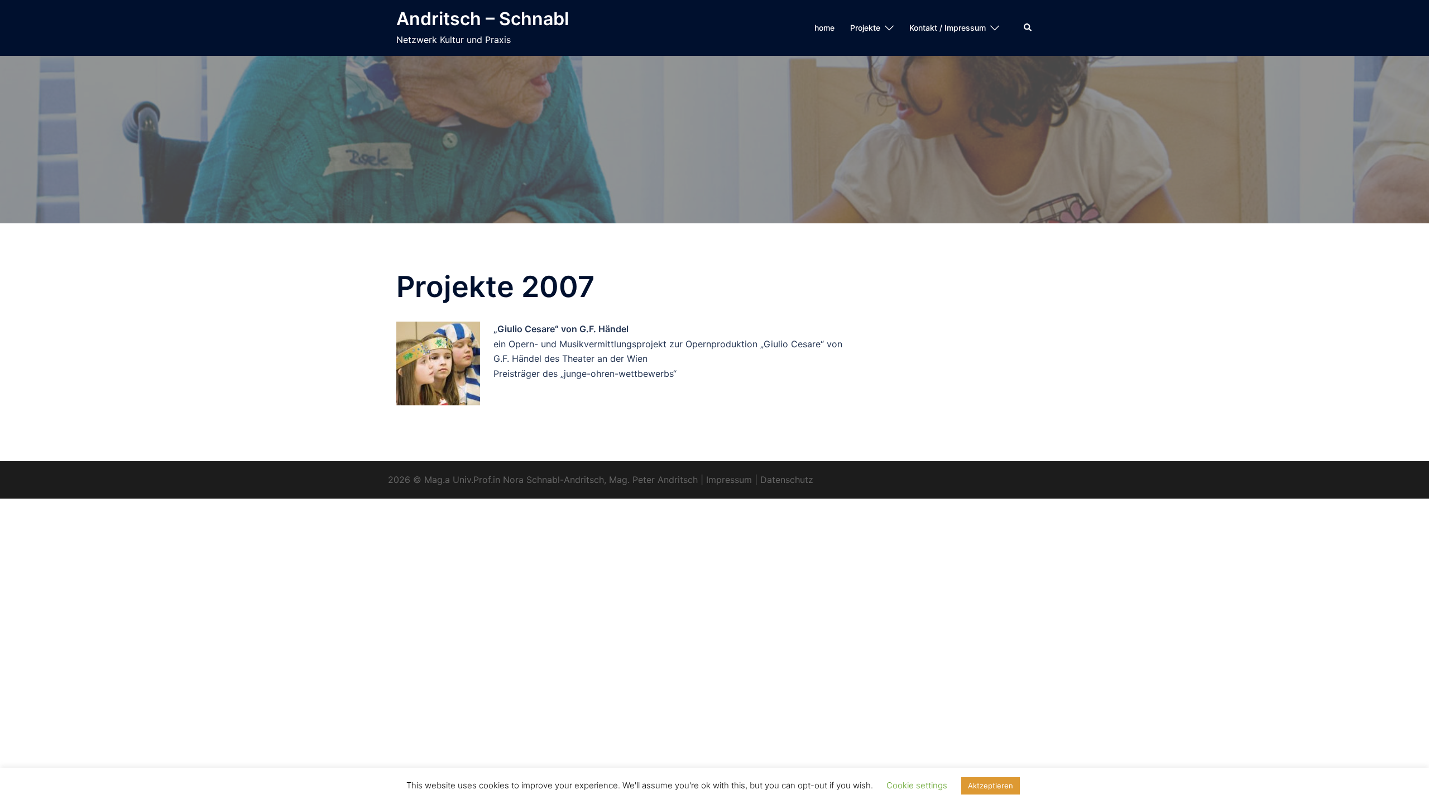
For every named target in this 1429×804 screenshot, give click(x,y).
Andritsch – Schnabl (482, 19)
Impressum (729, 479)
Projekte (865, 27)
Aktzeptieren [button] (990, 785)
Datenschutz (786, 479)
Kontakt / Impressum (947, 27)
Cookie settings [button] (916, 785)
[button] (1028, 27)
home (824, 27)
